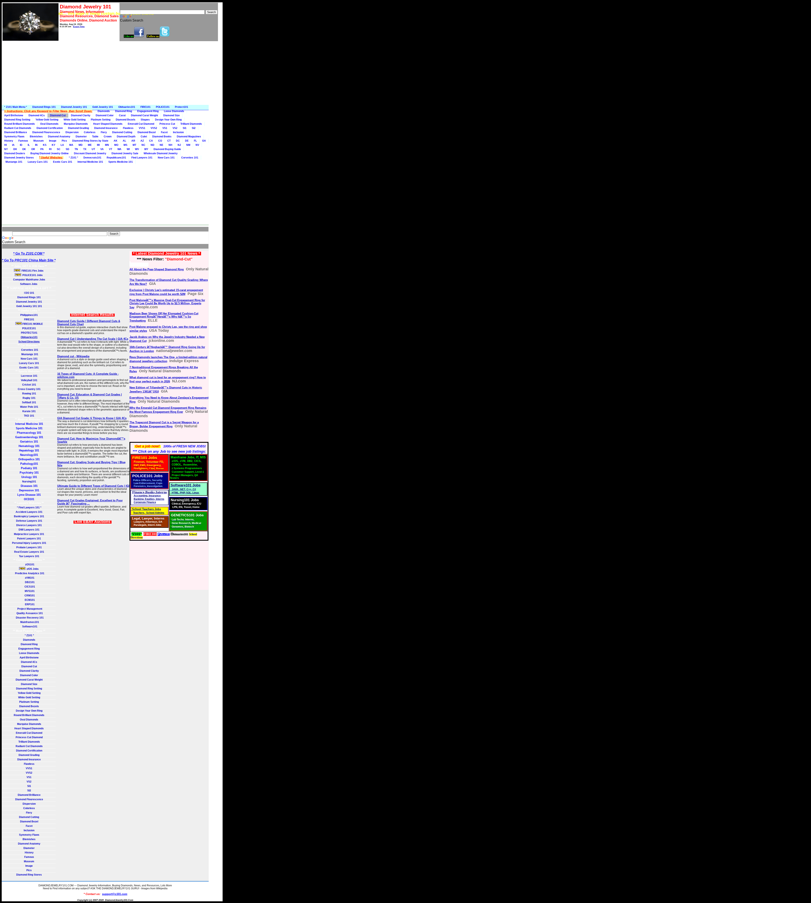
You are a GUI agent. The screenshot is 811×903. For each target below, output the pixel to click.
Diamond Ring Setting (17, 119)
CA (151, 140)
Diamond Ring (123, 111)
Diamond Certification (50, 128)
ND (152, 145)
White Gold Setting (75, 119)
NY (6, 149)
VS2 (175, 128)
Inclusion (178, 132)
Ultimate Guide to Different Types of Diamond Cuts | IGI (93, 485)
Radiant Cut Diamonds (17, 128)
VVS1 (142, 128)
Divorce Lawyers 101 (29, 525)
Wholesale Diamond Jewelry (161, 153)
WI (128, 149)
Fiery (104, 132)
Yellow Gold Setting (46, 119)
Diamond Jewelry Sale (125, 153)
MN (107, 145)
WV (137, 149)
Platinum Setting (100, 119)
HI (5, 145)
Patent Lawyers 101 (29, 538)
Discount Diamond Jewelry (90, 153)
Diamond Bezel (146, 132)
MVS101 (29, 591)
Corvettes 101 (189, 157)
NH (170, 145)
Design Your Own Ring (168, 119)
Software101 (29, 626)
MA (71, 145)
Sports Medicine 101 (120, 161)
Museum (38, 140)
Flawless (128, 128)
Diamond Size (171, 115)
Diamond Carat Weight (144, 115)
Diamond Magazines (189, 136)
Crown (108, 136)
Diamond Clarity (80, 115)
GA (204, 140)
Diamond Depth (126, 136)
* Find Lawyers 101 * (29, 507)
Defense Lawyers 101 (29, 520)
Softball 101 (29, 402)
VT (110, 149)
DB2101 (29, 582)
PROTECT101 (29, 332)
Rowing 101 (29, 393)
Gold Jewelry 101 (102, 107)
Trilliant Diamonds (191, 123)
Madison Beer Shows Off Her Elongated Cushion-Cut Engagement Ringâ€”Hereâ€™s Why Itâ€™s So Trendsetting (163, 317)
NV (197, 145)
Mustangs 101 (13, 161)
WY (146, 149)
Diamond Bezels (125, 119)
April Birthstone (13, 115)
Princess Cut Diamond (29, 737)
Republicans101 (116, 157)
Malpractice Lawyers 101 (29, 534)
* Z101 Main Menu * (15, 107)
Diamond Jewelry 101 (74, 107)
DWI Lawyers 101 (29, 529)
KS (44, 145)
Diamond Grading (78, 128)
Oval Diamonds (49, 123)
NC (143, 145)
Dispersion (72, 132)
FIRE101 (145, 107)
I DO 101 (29, 292)
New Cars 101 (166, 157)
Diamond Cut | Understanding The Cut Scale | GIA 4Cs (92, 338)
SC (58, 149)
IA (13, 145)
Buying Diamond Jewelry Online (49, 153)
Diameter (81, 136)
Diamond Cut (58, 115)
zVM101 (29, 577)
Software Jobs (29, 284)
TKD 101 (29, 415)
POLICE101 (163, 107)
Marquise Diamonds (76, 123)
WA (119, 149)
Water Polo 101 (29, 406)
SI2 (194, 128)
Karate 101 (29, 411)
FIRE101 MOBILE (32, 323)
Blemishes (36, 136)
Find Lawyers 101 (141, 157)
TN (76, 149)
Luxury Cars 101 (38, 161)
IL (29, 145)
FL (195, 140)
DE (187, 140)
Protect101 (181, 107)
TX (84, 149)
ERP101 (29, 604)
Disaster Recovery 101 (29, 617)
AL (124, 140)
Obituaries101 (126, 107)
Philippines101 (29, 315)
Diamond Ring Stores (29, 874)
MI (98, 145)
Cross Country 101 (29, 389)
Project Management (29, 608)
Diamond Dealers (14, 153)
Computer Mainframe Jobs (29, 279)
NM (188, 145)
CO (160, 140)
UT (93, 149)
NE (161, 145)
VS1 (164, 128)
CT (169, 140)
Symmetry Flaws (14, 136)
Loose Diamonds (174, 111)
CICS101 (29, 586)
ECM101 (29, 599)
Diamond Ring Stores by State (90, 140)
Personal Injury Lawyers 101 (29, 543)
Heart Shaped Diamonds (107, 123)
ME (90, 145)
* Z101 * (73, 157)
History (8, 140)
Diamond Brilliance (15, 132)
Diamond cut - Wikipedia (73, 356)
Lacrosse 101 (29, 375)
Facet (164, 132)
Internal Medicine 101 (90, 161)
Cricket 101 (29, 384)
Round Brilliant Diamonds (19, 123)
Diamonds (104, 111)
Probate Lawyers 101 (29, 547)
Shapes (145, 119)
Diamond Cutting (122, 132)
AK (115, 140)
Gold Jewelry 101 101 (29, 306)
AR (133, 140)
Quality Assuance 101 (29, 613)
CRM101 (29, 595)
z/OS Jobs (32, 568)
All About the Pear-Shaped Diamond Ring (156, 269)
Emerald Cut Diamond (141, 123)
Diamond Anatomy (59, 136)
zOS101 (29, 564)
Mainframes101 (29, 622)
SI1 (184, 128)
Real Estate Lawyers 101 (29, 551)
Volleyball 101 (29, 380)
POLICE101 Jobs (32, 275)
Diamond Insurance (106, 128)
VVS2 (154, 128)
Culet (144, 136)
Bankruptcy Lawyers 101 (29, 516)
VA (102, 149)
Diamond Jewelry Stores (19, 157)
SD (67, 149)
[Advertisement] (112, 73)
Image (52, 140)
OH (15, 149)
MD (81, 145)
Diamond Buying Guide (167, 149)
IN (36, 145)
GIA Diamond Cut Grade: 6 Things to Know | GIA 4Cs (92, 418)
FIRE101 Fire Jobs (32, 270)
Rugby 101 (29, 398)
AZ (142, 140)
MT (134, 145)
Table (95, 136)
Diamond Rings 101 (44, 107)
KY (53, 145)
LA (62, 145)
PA (42, 149)
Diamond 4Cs (37, 115)
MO (116, 145)
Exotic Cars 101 (62, 161)
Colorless (89, 132)
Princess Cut (167, 123)
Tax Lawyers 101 (29, 556)
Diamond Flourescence (46, 132)
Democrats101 (92, 157)
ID (21, 145)
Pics (64, 140)
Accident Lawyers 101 (29, 511)
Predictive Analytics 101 (29, 573)
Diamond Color (105, 115)
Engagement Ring (148, 111)
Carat (122, 115)
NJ (179, 145)
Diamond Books (161, 136)
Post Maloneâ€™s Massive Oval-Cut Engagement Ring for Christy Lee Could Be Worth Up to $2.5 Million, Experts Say (167, 304)
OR (33, 149)
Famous (23, 140)
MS (125, 145)
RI (50, 149)
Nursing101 (29, 481)
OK (24, 149)
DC (178, 140)
